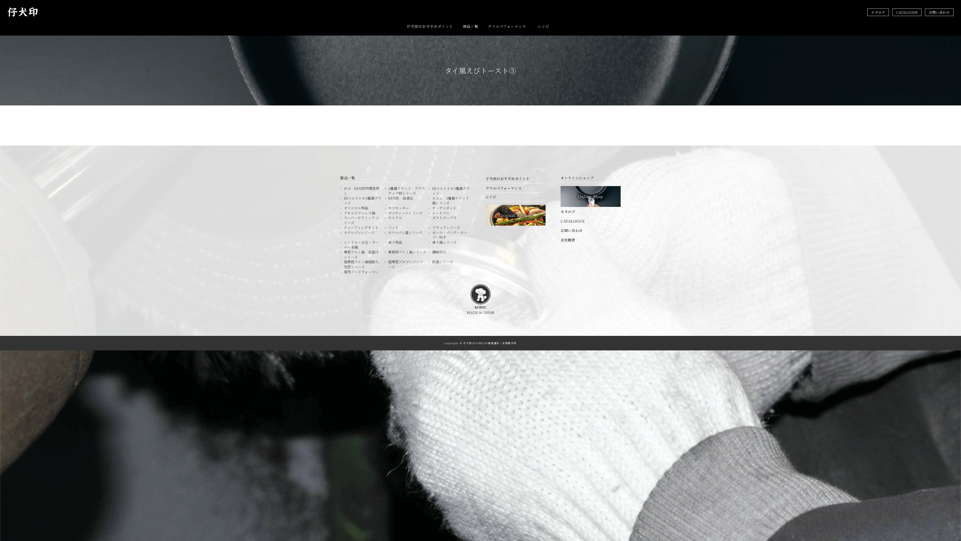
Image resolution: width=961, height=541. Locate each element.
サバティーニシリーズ (405, 213)
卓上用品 (395, 242)
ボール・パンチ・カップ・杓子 (449, 235)
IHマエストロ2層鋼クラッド (451, 191)
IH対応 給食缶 (400, 198)
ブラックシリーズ (446, 227)
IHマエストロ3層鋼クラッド (362, 201)
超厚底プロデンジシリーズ (405, 264)
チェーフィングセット (361, 227)
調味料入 (439, 252)
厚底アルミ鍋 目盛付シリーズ (361, 254)
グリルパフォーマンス (507, 26)
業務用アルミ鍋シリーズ (407, 252)
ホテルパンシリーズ (359, 232)
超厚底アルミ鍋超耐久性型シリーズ (361, 264)
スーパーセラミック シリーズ (361, 220)
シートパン (441, 213)
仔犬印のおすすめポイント (430, 26)
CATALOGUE (907, 12)
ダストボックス (444, 217)
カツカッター (398, 208)
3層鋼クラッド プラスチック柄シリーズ (406, 191)
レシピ (543, 26)
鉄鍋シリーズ (442, 261)
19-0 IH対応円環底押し (361, 191)
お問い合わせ (939, 12)
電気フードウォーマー (361, 271)
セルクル (395, 217)
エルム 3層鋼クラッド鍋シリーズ (450, 201)
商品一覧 (470, 26)
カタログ (878, 12)
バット (393, 227)
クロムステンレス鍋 (359, 213)
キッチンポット (444, 208)
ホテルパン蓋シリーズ (405, 232)
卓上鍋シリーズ (444, 242)
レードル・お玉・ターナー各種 (361, 245)
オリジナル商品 (356, 208)
